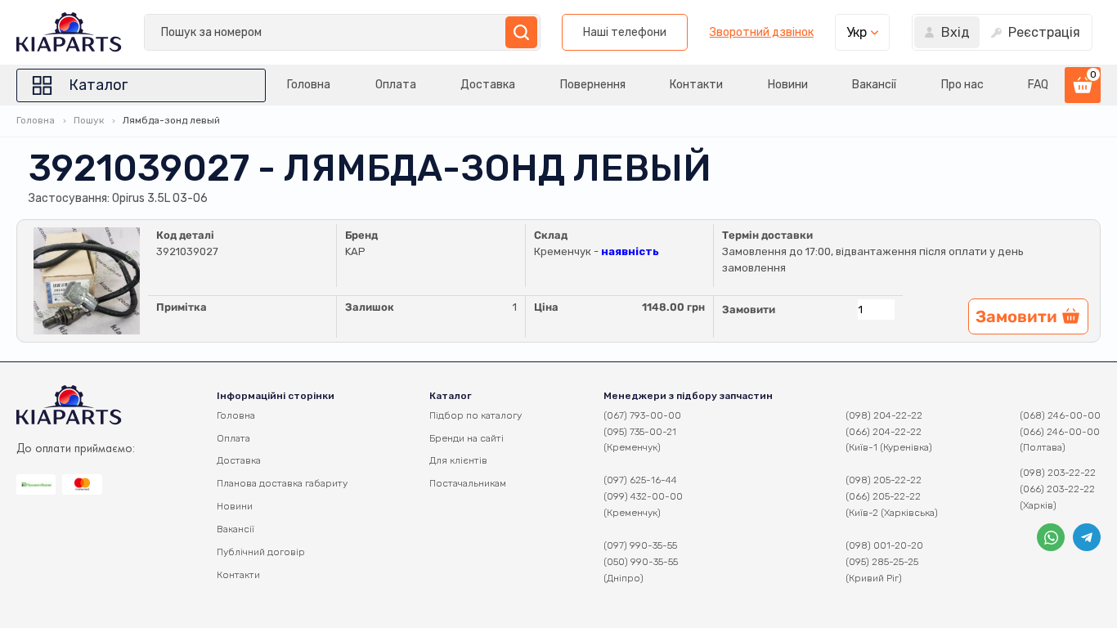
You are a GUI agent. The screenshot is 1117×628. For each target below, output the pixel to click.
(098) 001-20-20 (884, 545)
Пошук (89, 120)
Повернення (593, 85)
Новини (788, 85)
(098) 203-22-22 (1058, 472)
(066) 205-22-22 (883, 496)
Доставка (487, 85)
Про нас (962, 85)
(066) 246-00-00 (1060, 431)
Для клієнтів (458, 460)
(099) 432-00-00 (643, 496)
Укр (856, 32)
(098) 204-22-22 (884, 415)
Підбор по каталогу (475, 415)
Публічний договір (261, 552)
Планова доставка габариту (282, 483)
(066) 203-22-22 (1057, 489)
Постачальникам (467, 483)
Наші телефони (624, 32)
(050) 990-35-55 (640, 561)
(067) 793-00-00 (642, 415)
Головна (308, 85)
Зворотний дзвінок (762, 32)
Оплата (395, 85)
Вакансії (874, 85)
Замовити (748, 309)
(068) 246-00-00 (1060, 415)
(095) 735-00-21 (639, 431)
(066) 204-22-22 (884, 431)
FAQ (1038, 85)
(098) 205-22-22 (884, 480)
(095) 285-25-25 (882, 561)
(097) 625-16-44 (640, 480)
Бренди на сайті (466, 438)
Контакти (696, 85)
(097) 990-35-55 (640, 545)
